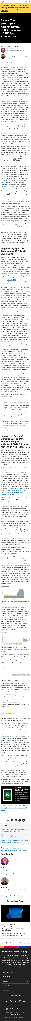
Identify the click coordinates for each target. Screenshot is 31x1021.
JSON (14, 159)
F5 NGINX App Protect (20, 850)
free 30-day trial (18, 781)
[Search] (26, 1)
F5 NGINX (13, 848)
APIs (2, 113)
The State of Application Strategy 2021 (12, 75)
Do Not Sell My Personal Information (14, 1017)
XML (2, 139)
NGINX (4, 924)
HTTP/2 (6, 180)
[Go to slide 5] (21, 942)
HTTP (6, 135)
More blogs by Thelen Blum (9, 896)
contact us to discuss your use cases (12, 783)
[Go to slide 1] (6, 942)
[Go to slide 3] (13, 942)
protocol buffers (5, 184)
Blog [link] (10, 17)
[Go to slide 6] (24, 942)
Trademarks (9, 1012)
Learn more (4, 10)
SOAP (2, 137)
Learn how (20, 962)
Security (7, 848)
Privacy (23, 1012)
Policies (16, 1012)
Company (4, 17)
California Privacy (15, 1014)
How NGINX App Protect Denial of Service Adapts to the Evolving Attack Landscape (14, 492)
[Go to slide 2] (10, 942)
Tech (18, 848)
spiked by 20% (11, 280)
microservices (24, 96)
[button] (15, 593)
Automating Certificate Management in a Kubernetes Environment (13, 929)
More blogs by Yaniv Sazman (9, 874)
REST (25, 146)
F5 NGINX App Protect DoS (9, 468)
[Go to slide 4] (17, 942)
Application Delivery (7, 850)
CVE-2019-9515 (23, 421)
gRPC (28, 170)
